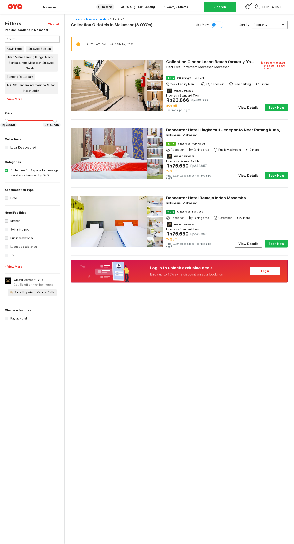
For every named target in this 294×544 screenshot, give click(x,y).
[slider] (6, 121)
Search (220, 7)
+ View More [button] (13, 99)
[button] (54, 24)
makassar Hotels (96, 19)
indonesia (77, 19)
